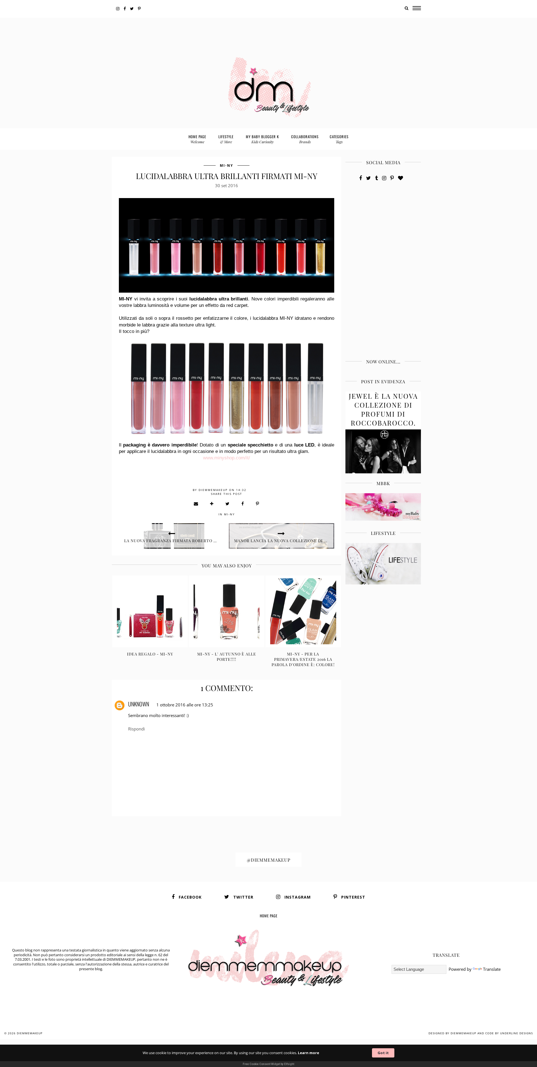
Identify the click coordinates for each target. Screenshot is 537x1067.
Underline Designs (516, 1033)
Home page (197, 139)
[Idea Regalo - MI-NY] (150, 611)
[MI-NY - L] (227, 611)
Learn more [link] (308, 1052)
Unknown (138, 704)
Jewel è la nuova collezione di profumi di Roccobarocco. (383, 409)
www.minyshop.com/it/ (226, 457)
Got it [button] (383, 1052)
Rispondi (136, 729)
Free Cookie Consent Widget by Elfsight (268, 1064)
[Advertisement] (268, 30)
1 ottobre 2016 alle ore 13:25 (184, 705)
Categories (339, 139)
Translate (492, 969)
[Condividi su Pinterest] (258, 503)
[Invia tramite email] (196, 503)
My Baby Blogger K (262, 139)
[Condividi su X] (227, 503)
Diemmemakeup (30, 1033)
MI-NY (226, 165)
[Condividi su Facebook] (242, 503)
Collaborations (305, 139)
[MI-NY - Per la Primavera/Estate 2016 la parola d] (303, 611)
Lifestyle (226, 139)
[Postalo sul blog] (212, 503)
